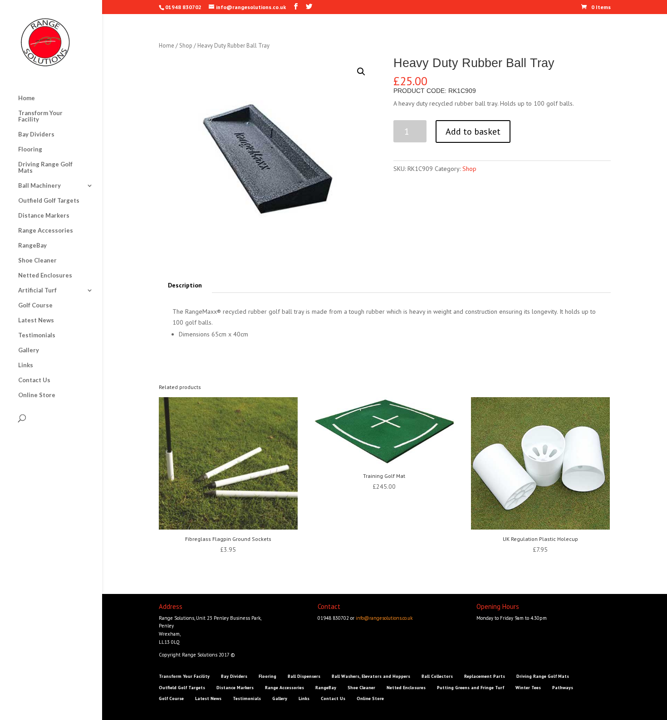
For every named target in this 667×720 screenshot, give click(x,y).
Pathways (562, 688)
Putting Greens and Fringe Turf (470, 688)
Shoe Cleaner (37, 260)
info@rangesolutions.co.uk (384, 618)
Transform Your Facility (40, 116)
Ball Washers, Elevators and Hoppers (371, 676)
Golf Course (35, 305)
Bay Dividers (36, 134)
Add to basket (473, 131)
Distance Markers (43, 215)
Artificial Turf (37, 290)
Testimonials (36, 335)
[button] (361, 71)
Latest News (36, 320)
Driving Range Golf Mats (45, 167)
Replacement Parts (484, 676)
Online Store (36, 395)
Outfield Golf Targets (48, 200)
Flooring (30, 149)
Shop (185, 45)
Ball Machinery (39, 185)
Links (25, 365)
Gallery (28, 350)
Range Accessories (45, 230)
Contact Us (34, 380)
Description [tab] (185, 285)
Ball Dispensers (304, 676)
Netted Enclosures (45, 275)
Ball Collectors (437, 676)
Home (26, 98)
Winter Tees (528, 688)
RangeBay (32, 245)
